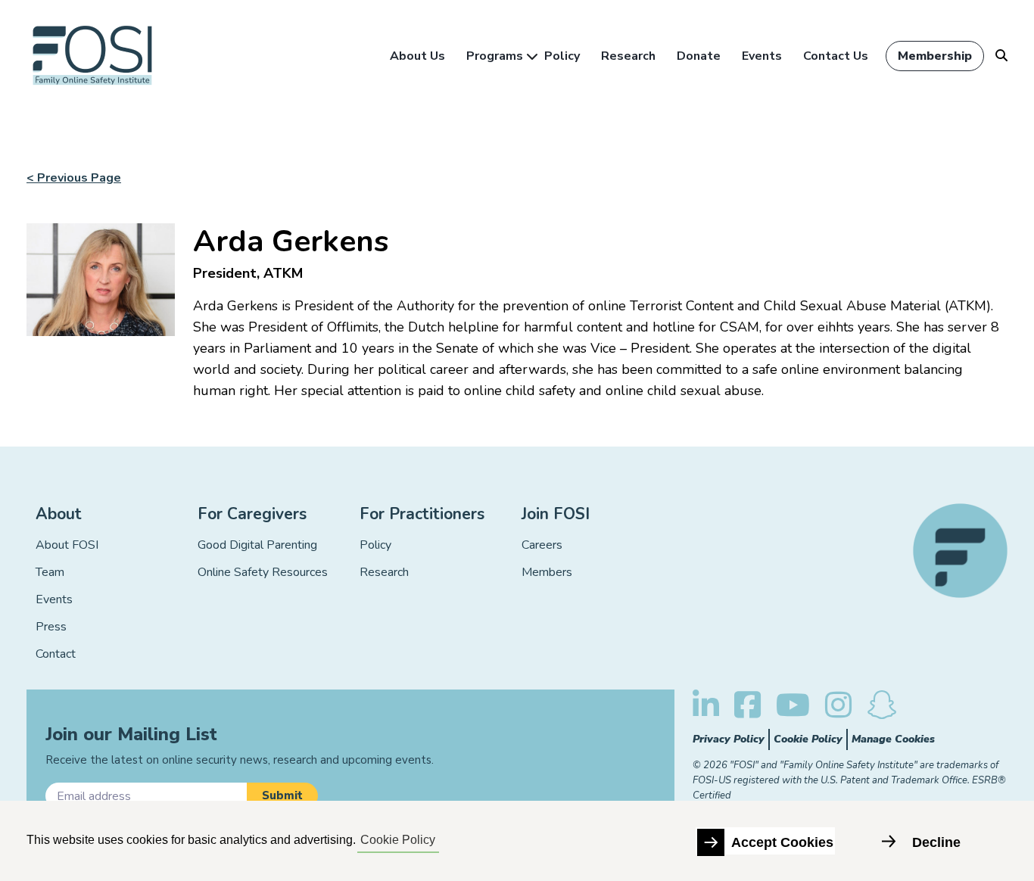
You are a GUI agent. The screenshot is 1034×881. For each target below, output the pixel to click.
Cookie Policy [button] (397, 839)
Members (547, 572)
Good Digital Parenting (257, 545)
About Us (417, 56)
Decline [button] (936, 842)
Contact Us (835, 56)
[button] (282, 796)
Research (628, 56)
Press (51, 626)
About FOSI (67, 545)
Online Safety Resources (263, 572)
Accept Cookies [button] (782, 842)
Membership (935, 56)
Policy (562, 56)
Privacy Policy (729, 739)
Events (762, 56)
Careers (542, 545)
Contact (56, 654)
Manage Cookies (893, 739)
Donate (699, 56)
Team (50, 572)
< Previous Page (73, 178)
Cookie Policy (808, 739)
